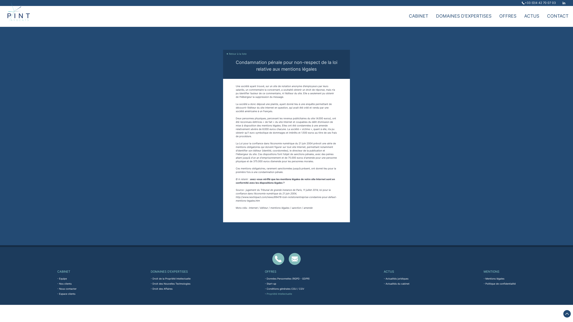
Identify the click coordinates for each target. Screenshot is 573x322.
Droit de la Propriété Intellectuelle (172, 278)
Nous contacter (68, 288)
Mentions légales (494, 278)
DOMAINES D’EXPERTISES (464, 16)
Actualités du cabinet (397, 283)
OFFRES (507, 16)
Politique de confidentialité (500, 283)
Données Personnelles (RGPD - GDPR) (288, 278)
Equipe (63, 278)
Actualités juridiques (397, 278)
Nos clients (65, 283)
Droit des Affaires (162, 288)
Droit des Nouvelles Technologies (171, 283)
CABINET (418, 16)
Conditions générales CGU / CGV (285, 288)
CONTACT (558, 16)
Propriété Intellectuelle (279, 293)
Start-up (271, 283)
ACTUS (531, 16)
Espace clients (67, 293)
